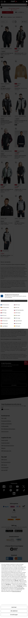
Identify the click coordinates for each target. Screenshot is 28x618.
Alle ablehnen (14, 611)
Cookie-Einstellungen (20, 588)
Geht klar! (14, 607)
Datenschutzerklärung (16, 591)
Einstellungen (14, 614)
